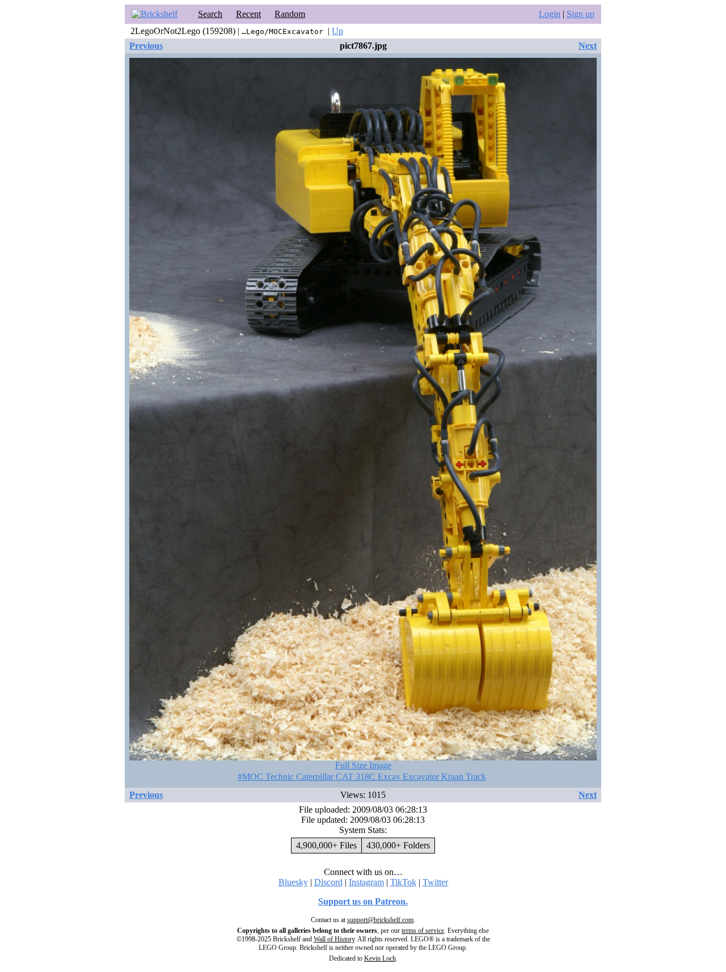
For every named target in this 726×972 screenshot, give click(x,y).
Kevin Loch (380, 958)
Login (549, 14)
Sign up (580, 14)
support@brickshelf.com (380, 920)
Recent (248, 14)
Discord (328, 882)
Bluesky (293, 882)
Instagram (366, 882)
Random (290, 14)
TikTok (403, 882)
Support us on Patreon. (363, 901)
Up (337, 31)
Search (210, 14)
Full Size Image (363, 765)
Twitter (435, 882)
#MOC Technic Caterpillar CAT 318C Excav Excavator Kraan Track (362, 776)
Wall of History (334, 939)
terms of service (423, 931)
